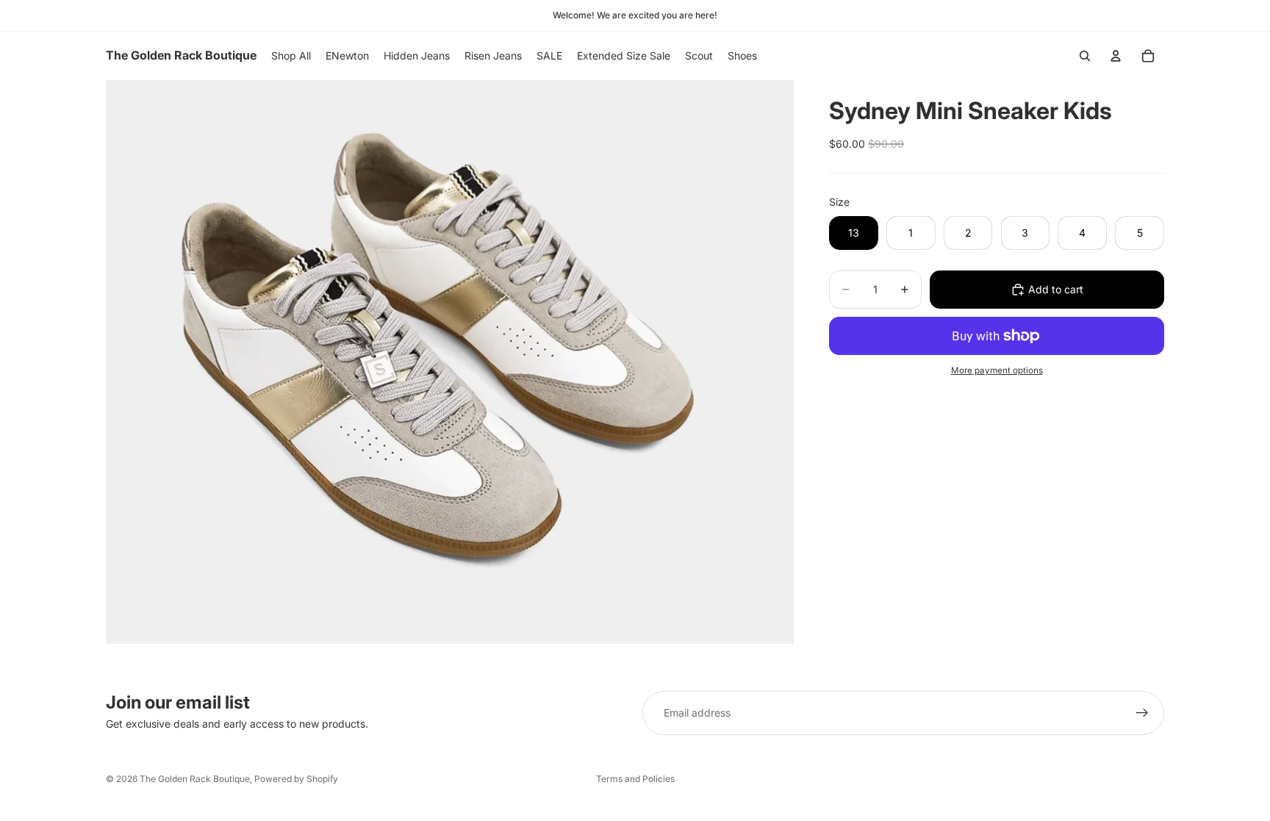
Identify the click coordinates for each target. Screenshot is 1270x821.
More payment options (997, 370)
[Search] (1085, 56)
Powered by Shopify (296, 778)
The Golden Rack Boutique (195, 778)
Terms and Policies (635, 778)
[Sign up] (1142, 713)
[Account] (1115, 56)
